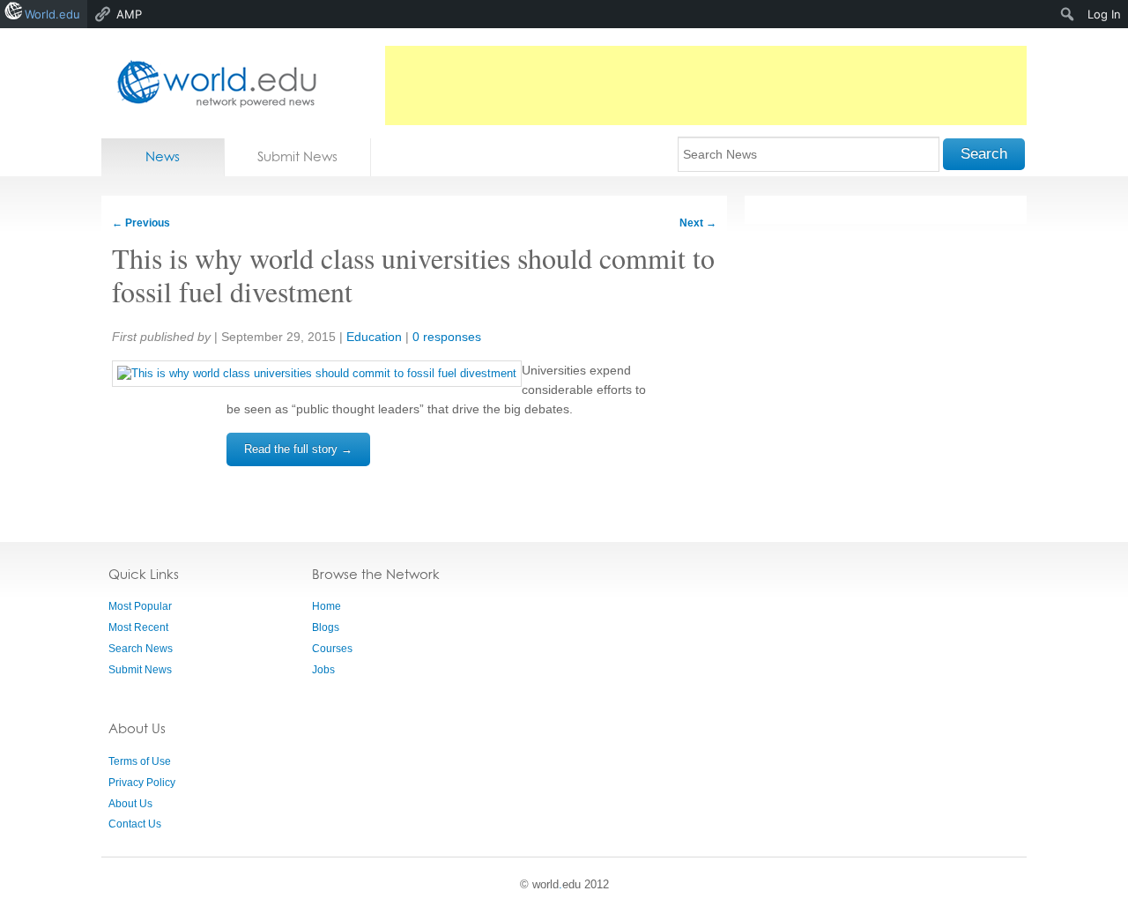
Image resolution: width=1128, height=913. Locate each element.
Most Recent (138, 627)
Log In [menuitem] (1104, 14)
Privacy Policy (141, 782)
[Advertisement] (706, 85)
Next (697, 223)
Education (374, 337)
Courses (332, 648)
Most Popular (140, 606)
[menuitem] (1067, 14)
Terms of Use (139, 761)
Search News (140, 648)
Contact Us (134, 824)
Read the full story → (298, 449)
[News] (211, 83)
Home (326, 606)
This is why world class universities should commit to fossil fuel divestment (413, 274)
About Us (130, 804)
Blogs (325, 627)
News (162, 156)
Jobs (323, 670)
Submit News (297, 156)
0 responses (446, 337)
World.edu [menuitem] (52, 14)
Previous (141, 223)
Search (984, 153)
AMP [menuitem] (129, 14)
